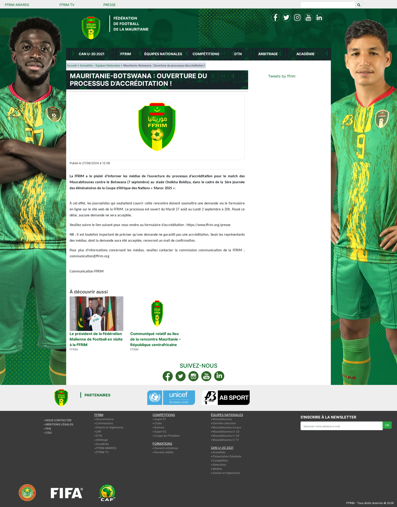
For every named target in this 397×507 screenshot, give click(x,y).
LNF (98, 431)
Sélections (219, 464)
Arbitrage (102, 439)
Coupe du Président (167, 435)
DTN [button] (238, 54)
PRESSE (109, 5)
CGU (48, 432)
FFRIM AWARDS (17, 5)
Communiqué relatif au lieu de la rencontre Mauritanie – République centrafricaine (155, 339)
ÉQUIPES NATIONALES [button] (163, 54)
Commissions (104, 423)
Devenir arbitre (163, 452)
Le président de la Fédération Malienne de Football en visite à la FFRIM (96, 339)
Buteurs (159, 427)
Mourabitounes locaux (227, 427)
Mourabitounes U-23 (226, 431)
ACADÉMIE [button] (305, 54)
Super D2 (160, 431)
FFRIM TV (67, 5)
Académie (102, 444)
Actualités (219, 452)
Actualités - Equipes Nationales (100, 65)
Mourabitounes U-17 (226, 439)
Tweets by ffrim (281, 76)
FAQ (48, 428)
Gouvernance (104, 419)
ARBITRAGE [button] (268, 54)
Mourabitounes (222, 419)
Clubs (158, 423)
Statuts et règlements (109, 427)
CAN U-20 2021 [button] (91, 54)
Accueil (72, 65)
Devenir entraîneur (166, 448)
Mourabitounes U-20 (226, 435)
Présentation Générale (227, 456)
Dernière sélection (224, 423)
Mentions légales (59, 424)
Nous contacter (58, 420)
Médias (217, 468)
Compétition (220, 460)
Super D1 (160, 419)
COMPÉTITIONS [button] (206, 54)
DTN (99, 435)
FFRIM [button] (125, 54)
